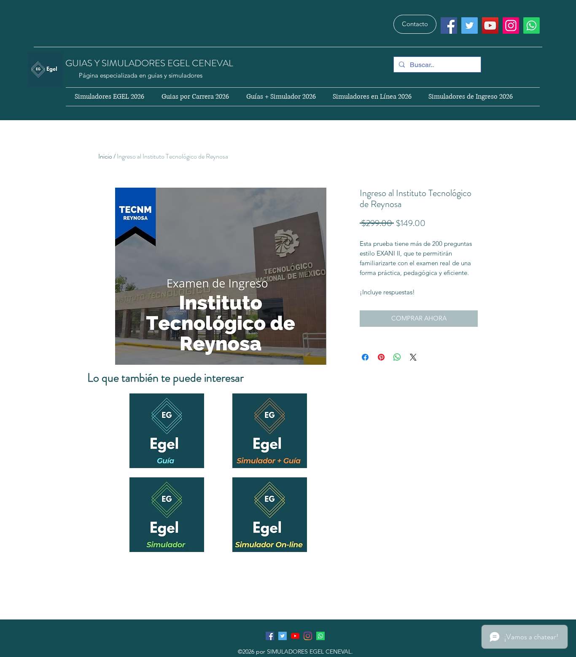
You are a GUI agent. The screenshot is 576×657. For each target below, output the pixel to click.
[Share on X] (413, 357)
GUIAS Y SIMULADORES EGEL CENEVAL (150, 63)
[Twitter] (469, 25)
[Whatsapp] (531, 25)
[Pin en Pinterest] (381, 357)
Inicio (105, 156)
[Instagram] (511, 25)
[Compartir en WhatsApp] (397, 357)
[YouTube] (490, 25)
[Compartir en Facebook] (365, 357)
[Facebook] (449, 25)
